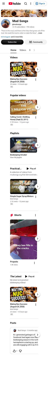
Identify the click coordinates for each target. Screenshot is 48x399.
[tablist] (24, 50)
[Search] (25, 3)
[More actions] (35, 79)
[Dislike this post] (20, 351)
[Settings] (30, 3)
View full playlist (16, 157)
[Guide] (3, 3)
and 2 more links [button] (17, 37)
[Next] (37, 69)
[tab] (13, 50)
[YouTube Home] (14, 3)
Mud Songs (14, 199)
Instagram (6, 37)
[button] (34, 50)
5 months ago (32, 330)
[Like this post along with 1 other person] (14, 351)
